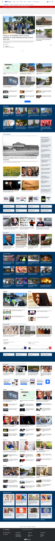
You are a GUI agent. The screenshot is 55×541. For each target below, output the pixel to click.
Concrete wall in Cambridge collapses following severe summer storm (33, 286)
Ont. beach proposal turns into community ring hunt (8, 274)
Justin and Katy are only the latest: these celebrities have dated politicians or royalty (20, 374)
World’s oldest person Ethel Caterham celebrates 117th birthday (43, 451)
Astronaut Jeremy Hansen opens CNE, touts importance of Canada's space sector (18, 316)
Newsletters (33, 526)
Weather (11, 4)
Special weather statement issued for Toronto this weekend (47, 404)
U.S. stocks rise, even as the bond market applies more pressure (30, 434)
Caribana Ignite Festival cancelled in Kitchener (20, 285)
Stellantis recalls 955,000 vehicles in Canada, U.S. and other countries (30, 482)
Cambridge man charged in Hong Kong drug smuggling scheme (20, 263)
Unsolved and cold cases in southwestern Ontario (30, 177)
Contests (27, 4)
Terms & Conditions (18, 535)
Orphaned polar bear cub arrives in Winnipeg (42, 477)
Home (14, 1)
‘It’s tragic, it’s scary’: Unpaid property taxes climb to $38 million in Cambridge (27, 73)
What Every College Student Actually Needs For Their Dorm (46, 502)
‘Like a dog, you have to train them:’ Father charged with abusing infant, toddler (43, 317)
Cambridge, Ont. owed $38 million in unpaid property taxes (21, 247)
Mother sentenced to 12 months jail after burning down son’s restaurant (26, 336)
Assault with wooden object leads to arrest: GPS (30, 91)
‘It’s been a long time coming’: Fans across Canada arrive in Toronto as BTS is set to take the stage (46, 128)
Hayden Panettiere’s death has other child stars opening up (27, 451)
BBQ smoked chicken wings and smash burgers (8, 115)
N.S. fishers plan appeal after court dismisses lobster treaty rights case (13, 460)
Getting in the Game (44, 206)
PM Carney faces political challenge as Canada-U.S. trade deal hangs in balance (8, 247)
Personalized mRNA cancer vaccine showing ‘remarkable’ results (8, 127)
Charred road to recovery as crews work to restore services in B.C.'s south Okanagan (46, 481)
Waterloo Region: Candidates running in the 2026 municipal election (46, 91)
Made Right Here (32, 210)
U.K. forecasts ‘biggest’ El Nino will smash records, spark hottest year (46, 485)
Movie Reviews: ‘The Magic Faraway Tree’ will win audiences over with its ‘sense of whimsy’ (21, 127)
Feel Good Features (7, 210)
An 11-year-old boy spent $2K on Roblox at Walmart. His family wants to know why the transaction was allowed (27, 228)
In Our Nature (6, 354)
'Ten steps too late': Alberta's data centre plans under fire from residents (33, 247)
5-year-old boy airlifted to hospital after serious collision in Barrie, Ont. (15, 307)
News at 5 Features (7, 206)
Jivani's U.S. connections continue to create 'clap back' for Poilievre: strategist (13, 434)
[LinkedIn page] (8, 529)
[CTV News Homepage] (8, 1)
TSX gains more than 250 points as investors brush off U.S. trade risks (30, 430)
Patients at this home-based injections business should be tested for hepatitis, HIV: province (46, 430)
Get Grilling (31, 354)
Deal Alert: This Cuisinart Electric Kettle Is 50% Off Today (8, 502)
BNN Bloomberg (30, 535)
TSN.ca (29, 536)
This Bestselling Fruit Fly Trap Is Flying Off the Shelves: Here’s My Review (8, 515)
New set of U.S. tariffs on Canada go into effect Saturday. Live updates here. (43, 401)
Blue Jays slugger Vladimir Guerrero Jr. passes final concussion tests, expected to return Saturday (13, 481)
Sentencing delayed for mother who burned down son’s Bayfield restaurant (33, 263)
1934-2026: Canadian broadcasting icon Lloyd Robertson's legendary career (10, 191)
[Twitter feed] (3, 529)
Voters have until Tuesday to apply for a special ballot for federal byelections (13, 430)
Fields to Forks (18, 354)
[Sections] (2, 2)
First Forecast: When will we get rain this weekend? (45, 115)
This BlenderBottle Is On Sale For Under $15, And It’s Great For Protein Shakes (46, 515)
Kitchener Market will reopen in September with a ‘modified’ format (43, 26)
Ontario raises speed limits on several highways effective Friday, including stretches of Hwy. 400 (44, 87)
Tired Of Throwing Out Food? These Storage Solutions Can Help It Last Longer (21, 502)
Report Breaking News (45, 210)
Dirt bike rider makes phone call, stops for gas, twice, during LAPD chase (33, 115)
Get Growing (18, 206)
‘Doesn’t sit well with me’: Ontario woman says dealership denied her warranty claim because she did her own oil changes (44, 228)
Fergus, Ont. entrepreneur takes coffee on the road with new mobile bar (46, 274)
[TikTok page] (5, 529)
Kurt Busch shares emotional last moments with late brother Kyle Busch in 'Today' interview (13, 486)
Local (18, 1)
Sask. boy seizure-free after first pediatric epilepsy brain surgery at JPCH (43, 426)
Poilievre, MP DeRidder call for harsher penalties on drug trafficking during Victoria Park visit (18, 37)
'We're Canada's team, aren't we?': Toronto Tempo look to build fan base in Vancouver (10, 477)
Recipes (17, 210)
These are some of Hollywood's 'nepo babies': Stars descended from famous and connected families (45, 374)
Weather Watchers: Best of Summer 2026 (10, 177)
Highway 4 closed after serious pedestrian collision (27, 401)
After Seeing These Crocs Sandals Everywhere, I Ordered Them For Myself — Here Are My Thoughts (33, 515)
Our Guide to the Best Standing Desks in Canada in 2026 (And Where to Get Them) (34, 502)
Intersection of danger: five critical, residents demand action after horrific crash (30, 405)
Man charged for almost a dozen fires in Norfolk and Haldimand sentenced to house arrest (46, 286)
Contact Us (24, 526)
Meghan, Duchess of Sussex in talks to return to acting (30, 460)
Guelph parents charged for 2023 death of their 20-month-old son (46, 262)
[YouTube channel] (7, 529)
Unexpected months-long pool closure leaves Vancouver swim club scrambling (18, 310)
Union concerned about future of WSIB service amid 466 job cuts (9, 401)
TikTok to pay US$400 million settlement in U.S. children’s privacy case (27, 426)
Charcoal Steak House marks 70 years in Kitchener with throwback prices (8, 286)
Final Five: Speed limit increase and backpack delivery (21, 115)
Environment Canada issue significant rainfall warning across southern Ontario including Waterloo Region (44, 39)
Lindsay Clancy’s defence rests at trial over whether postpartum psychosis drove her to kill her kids (39, 307)
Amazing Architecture (45, 354)
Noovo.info (42, 534)
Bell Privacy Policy (18, 534)
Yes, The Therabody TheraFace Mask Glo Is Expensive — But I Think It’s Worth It (21, 515)
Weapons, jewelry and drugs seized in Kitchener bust (13, 91)
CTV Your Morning (36, 1)
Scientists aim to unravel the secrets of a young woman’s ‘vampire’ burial (10, 336)
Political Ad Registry (18, 536)
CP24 (29, 534)
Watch (25, 1)
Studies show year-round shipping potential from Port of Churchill (13, 455)
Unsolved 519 (31, 206)
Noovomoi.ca (42, 535)
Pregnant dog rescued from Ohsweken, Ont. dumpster (33, 274)
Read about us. (43, 519)
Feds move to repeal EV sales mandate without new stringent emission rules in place (30, 486)
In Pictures (29, 1)
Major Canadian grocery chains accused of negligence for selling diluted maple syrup (43, 336)
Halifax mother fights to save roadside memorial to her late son (45, 247)
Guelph (20, 4)
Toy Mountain (31, 4)
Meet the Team (16, 4)
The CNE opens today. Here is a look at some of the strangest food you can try (8, 374)
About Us (21, 526)
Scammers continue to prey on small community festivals (21, 274)
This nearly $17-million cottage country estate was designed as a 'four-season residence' (33, 374)
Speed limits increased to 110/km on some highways (33, 127)
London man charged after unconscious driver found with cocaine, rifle (30, 409)
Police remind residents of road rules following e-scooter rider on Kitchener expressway (8, 263)
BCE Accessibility (5, 534)
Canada (21, 1)
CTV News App (29, 526)
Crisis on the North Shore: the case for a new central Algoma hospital (46, 435)
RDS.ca (41, 536)
